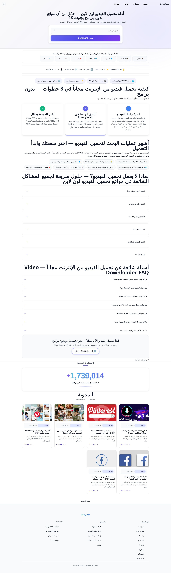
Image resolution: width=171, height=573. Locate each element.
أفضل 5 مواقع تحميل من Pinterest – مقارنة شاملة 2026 (37, 431)
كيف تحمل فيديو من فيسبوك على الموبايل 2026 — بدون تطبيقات (103, 477)
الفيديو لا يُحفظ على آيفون (136, 242)
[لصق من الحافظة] (54, 31)
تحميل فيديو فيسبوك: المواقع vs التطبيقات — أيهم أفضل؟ (135, 477)
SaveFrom (140, 559)
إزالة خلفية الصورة (94, 536)
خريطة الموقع (53, 536)
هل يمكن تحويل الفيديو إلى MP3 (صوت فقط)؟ (131, 313)
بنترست (141, 526)
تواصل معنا (54, 540)
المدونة (116, 4)
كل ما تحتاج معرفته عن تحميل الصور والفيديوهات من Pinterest (69, 431)
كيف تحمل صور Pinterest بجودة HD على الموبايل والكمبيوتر (103, 431)
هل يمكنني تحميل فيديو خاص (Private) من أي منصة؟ (129, 305)
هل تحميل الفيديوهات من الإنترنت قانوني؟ (133, 288)
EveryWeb (164, 4)
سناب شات (140, 531)
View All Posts (85, 501)
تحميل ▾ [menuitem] (136, 4)
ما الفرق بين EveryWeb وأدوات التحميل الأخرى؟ (130, 322)
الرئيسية (146, 4)
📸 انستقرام (124, 58)
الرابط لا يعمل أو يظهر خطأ (136, 191)
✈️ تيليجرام (46, 58)
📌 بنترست (77, 58)
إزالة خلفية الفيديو (94, 531)
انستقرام (141, 540)
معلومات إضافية (141, 360)
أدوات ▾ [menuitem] (126, 4)
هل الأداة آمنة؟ (140, 255)
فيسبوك (141, 554)
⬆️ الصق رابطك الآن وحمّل (85, 351)
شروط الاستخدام (52, 531)
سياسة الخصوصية (52, 526)
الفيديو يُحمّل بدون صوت (137, 204)
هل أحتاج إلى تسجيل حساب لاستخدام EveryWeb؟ (130, 279)
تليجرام (141, 549)
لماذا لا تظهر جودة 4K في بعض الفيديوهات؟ (132, 296)
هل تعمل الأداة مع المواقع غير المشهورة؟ (133, 330)
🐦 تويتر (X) (93, 58)
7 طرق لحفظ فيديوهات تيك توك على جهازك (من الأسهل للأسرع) (134, 431)
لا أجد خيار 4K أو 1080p (137, 217)
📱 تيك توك (139, 58)
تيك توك (141, 536)
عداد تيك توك (96, 526)
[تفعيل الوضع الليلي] (4, 4)
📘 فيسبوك (108, 58)
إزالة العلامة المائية (94, 540)
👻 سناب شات (62, 58)
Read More (125, 445)
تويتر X (141, 545)
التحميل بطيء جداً (139, 229)
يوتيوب (98, 545)
